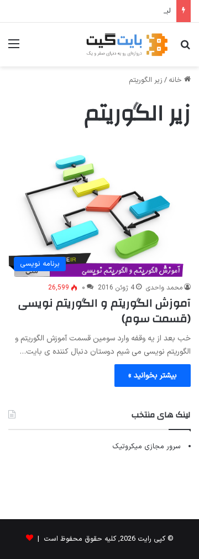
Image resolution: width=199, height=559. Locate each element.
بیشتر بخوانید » (152, 375)
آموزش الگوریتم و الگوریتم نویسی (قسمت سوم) (104, 311)
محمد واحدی (164, 288)
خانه (176, 80)
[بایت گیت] (127, 44)
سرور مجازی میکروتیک (146, 446)
